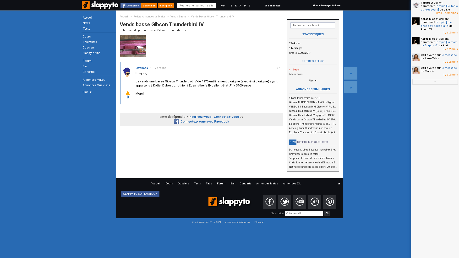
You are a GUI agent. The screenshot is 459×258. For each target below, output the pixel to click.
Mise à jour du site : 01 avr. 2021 (206, 222)
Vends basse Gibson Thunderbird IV (212, 16)
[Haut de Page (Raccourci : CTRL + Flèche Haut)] (350, 73)
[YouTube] (299, 202)
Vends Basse (178, 16)
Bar (85, 66)
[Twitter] (284, 202)
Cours (87, 36)
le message (449, 55)
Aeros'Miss (428, 19)
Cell (423, 55)
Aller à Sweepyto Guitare (326, 5)
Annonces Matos (94, 79)
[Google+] (314, 202)
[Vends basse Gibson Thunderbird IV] (133, 46)
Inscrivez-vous (200, 116)
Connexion (132, 5)
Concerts (89, 72)
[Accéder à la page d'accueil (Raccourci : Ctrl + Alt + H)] (100, 7)
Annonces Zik (292, 183)
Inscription (165, 5)
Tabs (310, 142)
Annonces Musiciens (96, 85)
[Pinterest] (329, 202)
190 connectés (271, 5)
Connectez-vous (226, 116)
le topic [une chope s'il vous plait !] (436, 24)
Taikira (425, 2)
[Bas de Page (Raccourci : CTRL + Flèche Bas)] (350, 87)
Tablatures (90, 42)
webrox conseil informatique (238, 222)
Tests (86, 28)
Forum (87, 61)
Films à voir (259, 222)
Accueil (87, 17)
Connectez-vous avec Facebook (204, 121)
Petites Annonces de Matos (149, 16)
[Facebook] (269, 202)
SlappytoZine (91, 53)
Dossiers (89, 47)
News (86, 23)
